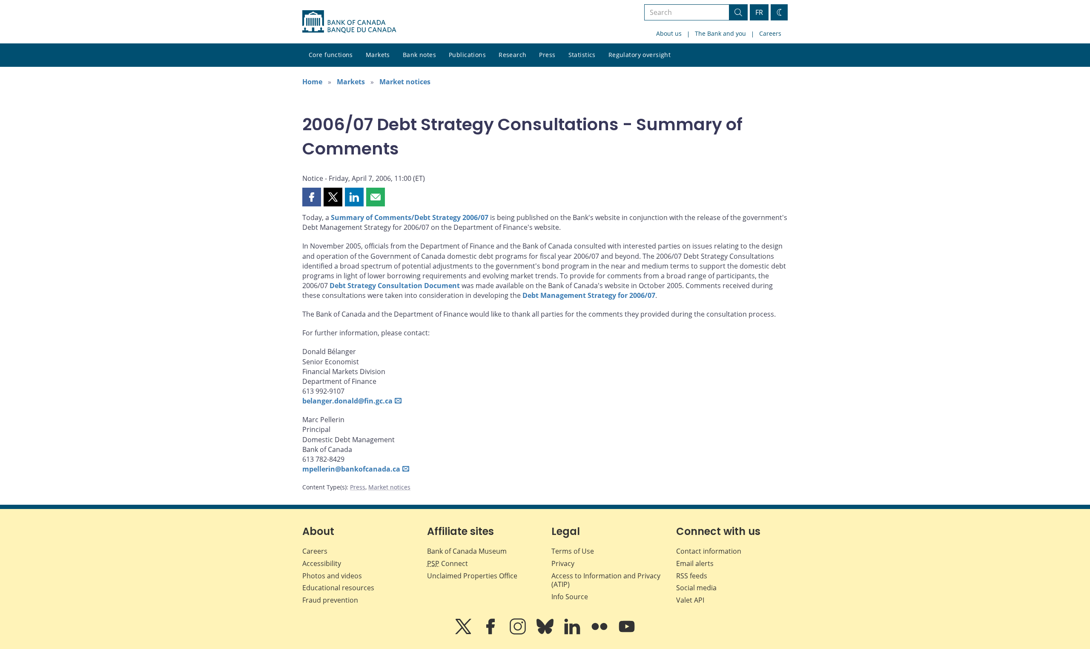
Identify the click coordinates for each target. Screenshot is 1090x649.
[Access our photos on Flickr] (600, 632)
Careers (770, 33)
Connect (447, 563)
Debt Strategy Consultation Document (395, 285)
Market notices (404, 81)
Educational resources (338, 587)
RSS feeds (691, 575)
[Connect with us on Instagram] (518, 632)
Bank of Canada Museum (467, 551)
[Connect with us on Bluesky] (545, 632)
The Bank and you (720, 33)
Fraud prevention (330, 600)
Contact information (708, 551)
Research (512, 55)
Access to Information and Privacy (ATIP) (605, 580)
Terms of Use (572, 551)
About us (669, 33)
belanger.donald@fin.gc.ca (347, 401)
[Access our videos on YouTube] (627, 632)
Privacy (562, 563)
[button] (311, 197)
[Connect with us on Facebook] (491, 632)
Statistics (582, 55)
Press (547, 55)
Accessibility (321, 563)
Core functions (331, 55)
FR (759, 12)
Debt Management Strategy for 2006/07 (588, 295)
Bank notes (419, 55)
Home (312, 81)
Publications (467, 55)
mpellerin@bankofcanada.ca (351, 469)
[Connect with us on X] (464, 632)
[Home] (349, 21)
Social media (696, 587)
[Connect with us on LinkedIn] (573, 632)
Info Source (569, 596)
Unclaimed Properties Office (472, 575)
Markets (378, 55)
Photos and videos (332, 575)
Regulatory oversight (639, 55)
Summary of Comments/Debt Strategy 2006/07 (409, 217)
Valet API (690, 600)
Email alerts (695, 563)
